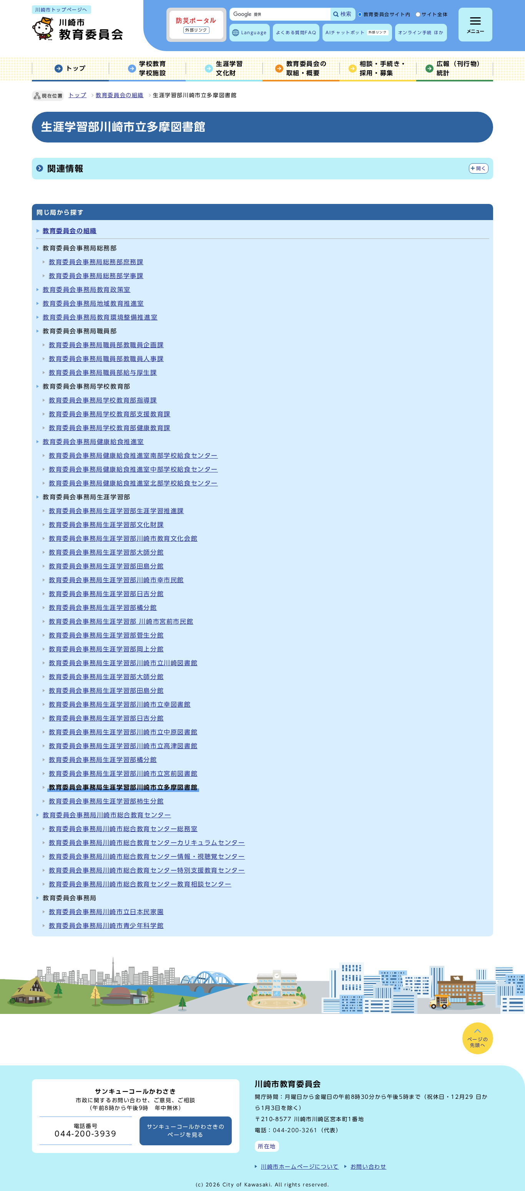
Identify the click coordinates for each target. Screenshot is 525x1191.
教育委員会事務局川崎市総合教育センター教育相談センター (140, 884)
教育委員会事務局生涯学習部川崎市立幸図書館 (120, 704)
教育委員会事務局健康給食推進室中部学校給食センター (133, 469)
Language (254, 32)
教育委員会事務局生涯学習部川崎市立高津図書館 (123, 746)
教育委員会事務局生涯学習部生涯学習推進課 (116, 511)
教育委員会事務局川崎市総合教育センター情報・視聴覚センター (147, 856)
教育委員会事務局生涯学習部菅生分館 (106, 635)
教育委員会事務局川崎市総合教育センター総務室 (123, 829)
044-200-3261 (295, 1130)
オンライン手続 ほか (421, 32)
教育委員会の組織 (120, 95)
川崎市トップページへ (61, 9)
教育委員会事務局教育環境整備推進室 (100, 317)
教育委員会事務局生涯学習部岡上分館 (106, 649)
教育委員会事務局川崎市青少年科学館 (106, 926)
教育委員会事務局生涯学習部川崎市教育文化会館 (123, 538)
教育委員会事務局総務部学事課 (96, 276)
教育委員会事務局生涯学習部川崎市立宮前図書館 (123, 773)
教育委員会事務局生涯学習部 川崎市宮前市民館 (121, 621)
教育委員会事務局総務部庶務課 (96, 262)
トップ (77, 95)
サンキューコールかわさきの (186, 1130)
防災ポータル (196, 24)
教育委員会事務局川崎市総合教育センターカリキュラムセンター (147, 843)
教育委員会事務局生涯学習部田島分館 (106, 566)
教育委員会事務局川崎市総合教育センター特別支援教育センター (147, 870)
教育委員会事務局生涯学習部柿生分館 (106, 801)
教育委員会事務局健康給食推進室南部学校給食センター (133, 455)
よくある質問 (296, 32)
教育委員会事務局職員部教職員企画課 (106, 345)
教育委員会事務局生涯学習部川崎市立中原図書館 (123, 732)
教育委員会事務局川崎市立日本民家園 (106, 912)
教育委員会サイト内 (387, 14)
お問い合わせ (369, 1166)
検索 (346, 14)
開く (481, 168)
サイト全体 (435, 14)
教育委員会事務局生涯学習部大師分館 (106, 552)
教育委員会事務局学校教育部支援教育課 (110, 414)
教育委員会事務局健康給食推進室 (93, 442)
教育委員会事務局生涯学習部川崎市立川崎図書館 (123, 663)
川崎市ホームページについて (300, 1166)
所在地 (267, 1146)
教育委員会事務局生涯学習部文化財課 (106, 525)
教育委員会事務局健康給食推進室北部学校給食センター (133, 483)
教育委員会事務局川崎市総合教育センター (107, 815)
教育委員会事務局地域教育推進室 (93, 303)
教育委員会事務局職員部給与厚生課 (103, 372)
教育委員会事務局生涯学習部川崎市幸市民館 (116, 580)
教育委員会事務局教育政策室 (87, 290)
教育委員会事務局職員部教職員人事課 (106, 359)
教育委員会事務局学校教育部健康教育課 (110, 428)
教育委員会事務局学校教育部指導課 (103, 400)
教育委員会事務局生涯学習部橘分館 (103, 608)
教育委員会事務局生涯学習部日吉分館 (106, 594)
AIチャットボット (356, 32)
